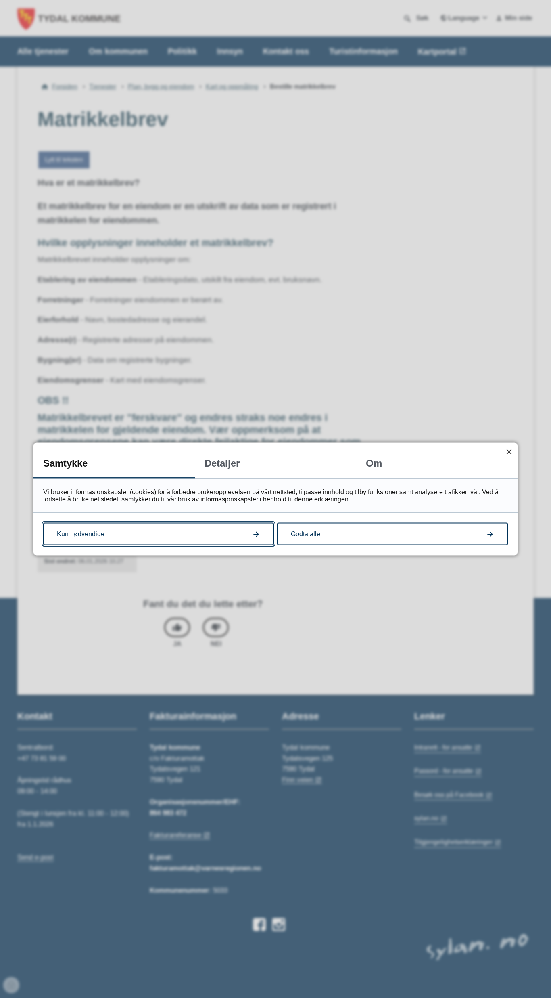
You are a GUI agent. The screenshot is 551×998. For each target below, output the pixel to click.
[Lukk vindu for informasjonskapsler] (508, 451)
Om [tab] (374, 463)
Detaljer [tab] (222, 463)
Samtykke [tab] (65, 463)
